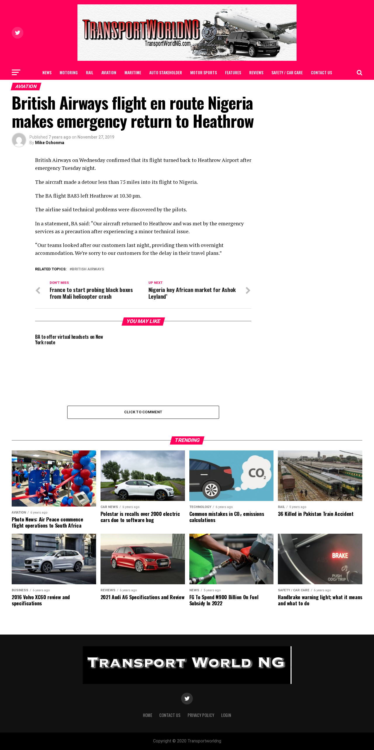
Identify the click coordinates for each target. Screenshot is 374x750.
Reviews (256, 72)
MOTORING (69, 72)
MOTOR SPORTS (203, 72)
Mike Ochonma (49, 142)
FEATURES (233, 72)
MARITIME (132, 72)
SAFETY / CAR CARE (287, 72)
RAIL (89, 72)
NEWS (46, 72)
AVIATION (108, 72)
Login (226, 715)
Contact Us (321, 72)
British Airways (88, 269)
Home (147, 715)
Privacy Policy (201, 715)
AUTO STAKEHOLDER (165, 72)
